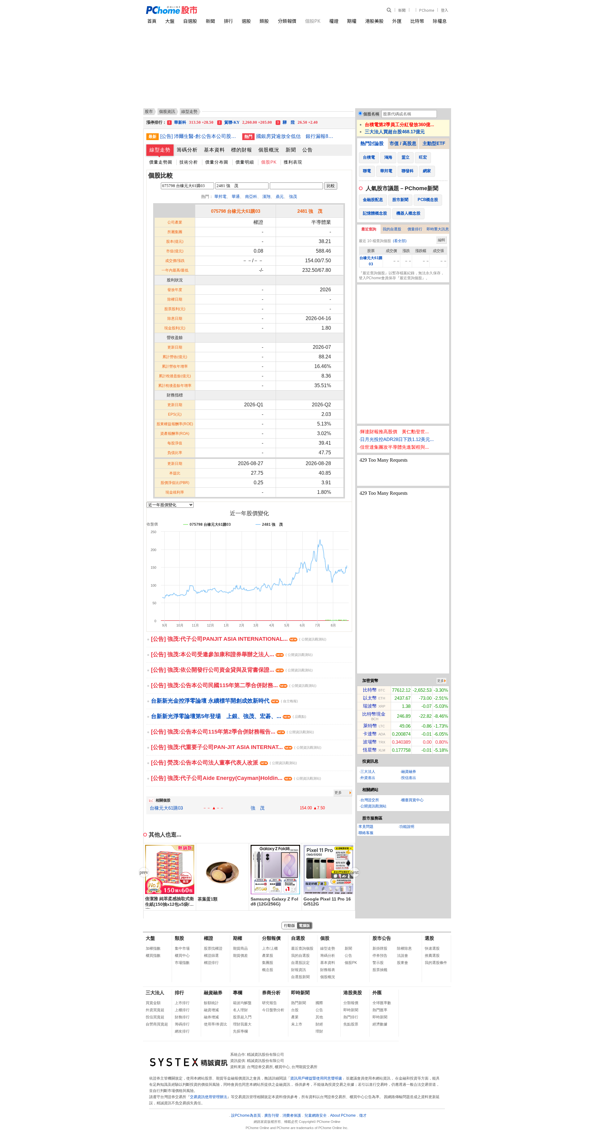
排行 (228, 21)
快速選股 (432, 948)
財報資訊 (298, 970)
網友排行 (182, 1031)
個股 (324, 938)
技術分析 (188, 162)
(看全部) (400, 241)
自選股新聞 (300, 977)
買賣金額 (153, 1003)
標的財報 (241, 149)
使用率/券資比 (215, 1024)
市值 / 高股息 (403, 143)
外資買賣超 (155, 1010)
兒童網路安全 (315, 1115)
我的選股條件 (436, 963)
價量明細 (244, 162)
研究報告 (269, 1003)
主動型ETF (434, 143)
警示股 (378, 963)
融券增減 (211, 1017)
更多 (338, 792)
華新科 (191, 122)
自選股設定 (300, 963)
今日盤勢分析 (273, 1010)
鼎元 (280, 196)
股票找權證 (213, 948)
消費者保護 (291, 1115)
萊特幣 (370, 725)
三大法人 (367, 771)
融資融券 (408, 771)
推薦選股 (432, 955)
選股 (246, 21)
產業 (295, 1017)
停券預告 (379, 955)
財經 (319, 1024)
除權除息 (404, 948)
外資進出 (367, 778)
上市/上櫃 (270, 948)
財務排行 (182, 1017)
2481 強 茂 (309, 211)
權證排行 (211, 963)
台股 (295, 1010)
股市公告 (381, 938)
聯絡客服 (366, 833)
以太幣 (370, 697)
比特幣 (417, 21)
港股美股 (374, 21)
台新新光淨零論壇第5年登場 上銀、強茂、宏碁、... (228, 716)
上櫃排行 (182, 1010)
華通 (236, 196)
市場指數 (182, 963)
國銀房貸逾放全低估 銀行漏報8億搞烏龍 (295, 136)
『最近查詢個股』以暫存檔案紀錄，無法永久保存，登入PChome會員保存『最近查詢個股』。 (401, 275)
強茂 (293, 196)
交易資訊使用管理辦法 (208, 1097)
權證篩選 (211, 955)
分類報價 (287, 21)
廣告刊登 (271, 1115)
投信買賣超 (155, 1017)
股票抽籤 (379, 970)
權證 (333, 21)
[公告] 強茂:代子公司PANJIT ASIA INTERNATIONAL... (238, 639)
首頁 (152, 21)
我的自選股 (392, 229)
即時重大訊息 (438, 229)
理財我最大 (242, 1024)
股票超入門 (242, 1017)
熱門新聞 (298, 1003)
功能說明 (406, 826)
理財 (319, 1031)
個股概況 (268, 149)
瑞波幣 (370, 705)
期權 (351, 21)
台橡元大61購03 (166, 808)
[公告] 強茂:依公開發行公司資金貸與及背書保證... (232, 670)
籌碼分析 (187, 149)
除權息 (440, 21)
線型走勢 (159, 149)
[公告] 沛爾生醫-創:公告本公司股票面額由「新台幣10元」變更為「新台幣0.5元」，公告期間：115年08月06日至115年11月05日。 (199, 136)
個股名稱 (371, 114)
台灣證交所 (369, 800)
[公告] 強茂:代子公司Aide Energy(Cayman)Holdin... (236, 778)
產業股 (267, 955)
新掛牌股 (379, 948)
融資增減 (211, 1010)
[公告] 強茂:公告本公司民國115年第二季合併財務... (233, 685)
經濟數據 (379, 1024)
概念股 (267, 970)
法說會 (402, 955)
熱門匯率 (379, 1010)
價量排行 (414, 229)
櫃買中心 (182, 955)
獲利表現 (293, 162)
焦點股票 (350, 1024)
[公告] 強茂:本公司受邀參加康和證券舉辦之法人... (232, 654)
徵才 (363, 1115)
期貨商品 (240, 948)
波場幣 (370, 741)
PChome (426, 10)
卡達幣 (370, 733)
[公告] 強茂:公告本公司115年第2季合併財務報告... (232, 732)
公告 (307, 149)
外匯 (397, 21)
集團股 (267, 963)
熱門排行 (350, 1017)
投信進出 (408, 778)
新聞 (402, 10)
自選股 (190, 21)
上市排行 (182, 1003)
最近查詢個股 (302, 948)
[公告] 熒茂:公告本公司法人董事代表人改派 (224, 763)
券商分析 (271, 992)
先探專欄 (240, 1031)
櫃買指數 (153, 955)
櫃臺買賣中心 (412, 800)
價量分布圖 (216, 162)
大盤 (169, 21)
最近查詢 (368, 229)
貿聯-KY (245, 122)
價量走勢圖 (160, 162)
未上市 (296, 1024)
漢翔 (266, 196)
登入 (444, 10)
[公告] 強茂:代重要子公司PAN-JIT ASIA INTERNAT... (236, 747)
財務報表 (327, 970)
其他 (319, 1017)
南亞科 (251, 196)
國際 (319, 1003)
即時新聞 (300, 992)
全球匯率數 (381, 1003)
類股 (264, 21)
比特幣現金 (373, 714)
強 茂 (258, 808)
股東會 (402, 963)
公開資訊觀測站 (373, 806)
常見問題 (366, 826)
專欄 (237, 992)
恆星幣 (370, 749)
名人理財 (240, 1010)
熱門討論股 (372, 143)
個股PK (313, 21)
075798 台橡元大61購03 (235, 211)
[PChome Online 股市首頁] (221, 10)
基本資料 (214, 149)
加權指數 (153, 948)
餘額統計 (211, 1003)
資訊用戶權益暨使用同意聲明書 (316, 1078)
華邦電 (220, 196)
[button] (354, 872)
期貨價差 (240, 955)
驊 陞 (297, 122)
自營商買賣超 (157, 1024)
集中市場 (182, 948)
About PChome (343, 1115)
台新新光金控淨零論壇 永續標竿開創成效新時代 (224, 701)
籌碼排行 (182, 1024)
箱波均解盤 (242, 1003)
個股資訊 (167, 111)
